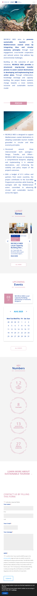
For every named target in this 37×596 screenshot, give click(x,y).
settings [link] (14, 590)
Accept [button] (5, 593)
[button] (7, 241)
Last (5, 519)
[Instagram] (35, 187)
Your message (8, 532)
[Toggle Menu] (34, 2)
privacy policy (7, 558)
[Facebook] (35, 184)
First (5, 512)
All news (19, 264)
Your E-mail (7, 523)
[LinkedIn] (35, 180)
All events (18, 348)
